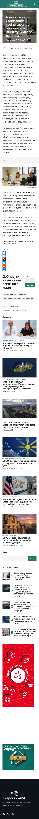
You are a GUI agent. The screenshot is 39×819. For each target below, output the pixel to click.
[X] (19, 259)
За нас (4, 805)
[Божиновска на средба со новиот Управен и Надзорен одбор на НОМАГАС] (19, 329)
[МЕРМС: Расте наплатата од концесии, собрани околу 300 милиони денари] (19, 524)
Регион (24, 379)
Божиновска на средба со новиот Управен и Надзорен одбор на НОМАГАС (24, 576)
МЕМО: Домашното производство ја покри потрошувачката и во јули (24, 620)
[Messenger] (19, 262)
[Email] (19, 256)
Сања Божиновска (28, 298)
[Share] (19, 269)
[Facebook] (19, 252)
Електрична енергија (15, 379)
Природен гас (20, 340)
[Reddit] (19, 266)
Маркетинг (19, 805)
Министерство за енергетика (12, 298)
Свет (23, 420)
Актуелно (9, 13)
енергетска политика (9, 294)
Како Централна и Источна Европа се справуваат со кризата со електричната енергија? (24, 606)
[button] (3, 4)
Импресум (11, 805)
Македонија (16, 13)
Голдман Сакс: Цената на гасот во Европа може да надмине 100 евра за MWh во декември (25, 632)
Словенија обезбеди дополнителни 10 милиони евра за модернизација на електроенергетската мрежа (23, 590)
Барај (4, 552)
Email (26, 276)
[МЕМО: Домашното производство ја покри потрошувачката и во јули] (19, 447)
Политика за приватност (10, 809)
